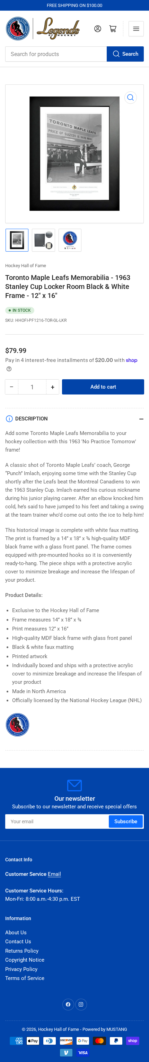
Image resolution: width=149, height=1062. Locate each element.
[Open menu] (136, 28)
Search (130, 54)
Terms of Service (24, 978)
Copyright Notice (24, 960)
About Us (16, 932)
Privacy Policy (21, 969)
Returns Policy (21, 951)
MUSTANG (116, 1029)
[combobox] (74, 54)
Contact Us (18, 941)
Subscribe (125, 821)
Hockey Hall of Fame (25, 265)
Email (54, 874)
